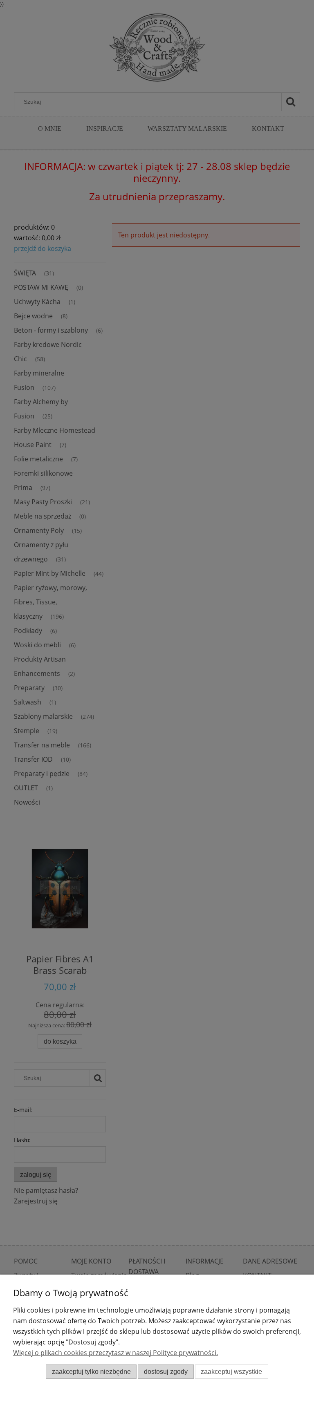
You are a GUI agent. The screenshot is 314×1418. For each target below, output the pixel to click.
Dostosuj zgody (166, 1371)
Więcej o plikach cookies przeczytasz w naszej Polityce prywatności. (115, 1352)
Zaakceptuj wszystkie (231, 1371)
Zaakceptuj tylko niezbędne (91, 1371)
